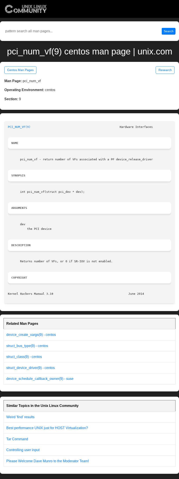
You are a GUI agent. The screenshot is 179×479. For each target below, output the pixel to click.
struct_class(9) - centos (24, 357)
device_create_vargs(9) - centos (31, 335)
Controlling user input (23, 450)
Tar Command (17, 439)
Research (165, 70)
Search (169, 31)
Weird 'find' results (20, 417)
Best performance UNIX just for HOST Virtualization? (47, 428)
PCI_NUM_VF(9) (19, 127)
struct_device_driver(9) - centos (30, 368)
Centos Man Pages (20, 70)
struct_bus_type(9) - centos (27, 346)
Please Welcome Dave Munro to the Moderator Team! (47, 461)
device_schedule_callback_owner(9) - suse (40, 379)
